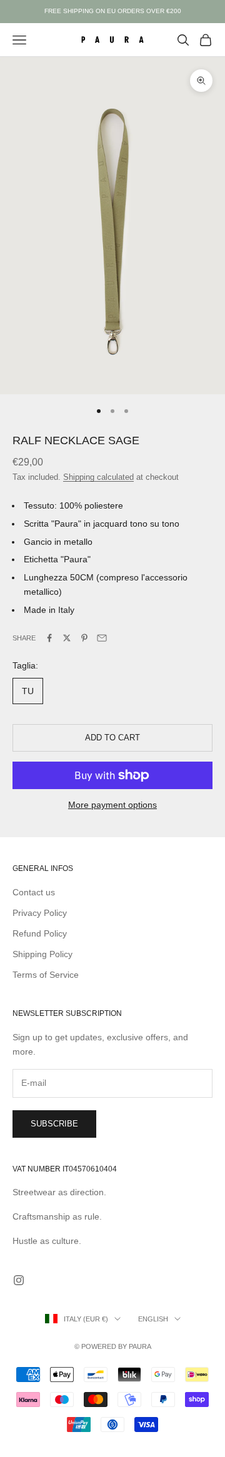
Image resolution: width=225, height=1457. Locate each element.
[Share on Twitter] (67, 638)
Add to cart (112, 737)
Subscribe (54, 1123)
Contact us (33, 892)
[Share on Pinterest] (84, 638)
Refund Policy (39, 933)
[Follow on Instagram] (18, 1280)
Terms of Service (45, 975)
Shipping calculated (98, 477)
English (153, 1319)
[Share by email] (102, 638)
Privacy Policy (39, 913)
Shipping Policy (42, 954)
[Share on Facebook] (49, 638)
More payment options (112, 805)
